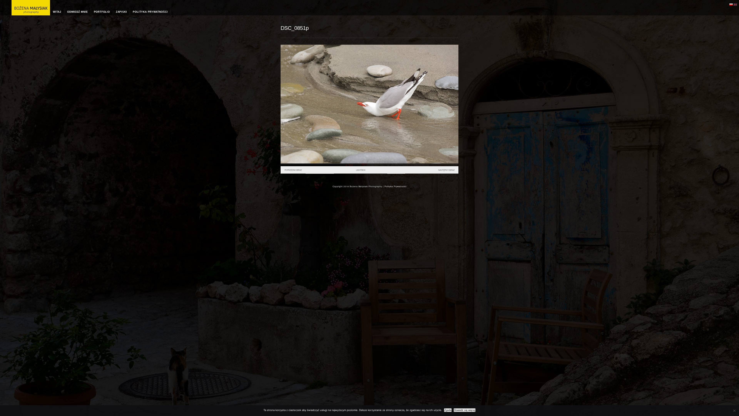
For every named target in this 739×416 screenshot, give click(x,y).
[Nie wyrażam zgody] (734, 411)
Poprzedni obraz (293, 169)
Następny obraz (446, 169)
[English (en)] (735, 4)
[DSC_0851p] (369, 162)
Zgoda (447, 410)
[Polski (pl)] (731, 4)
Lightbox (360, 169)
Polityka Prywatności (395, 186)
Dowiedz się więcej (464, 410)
